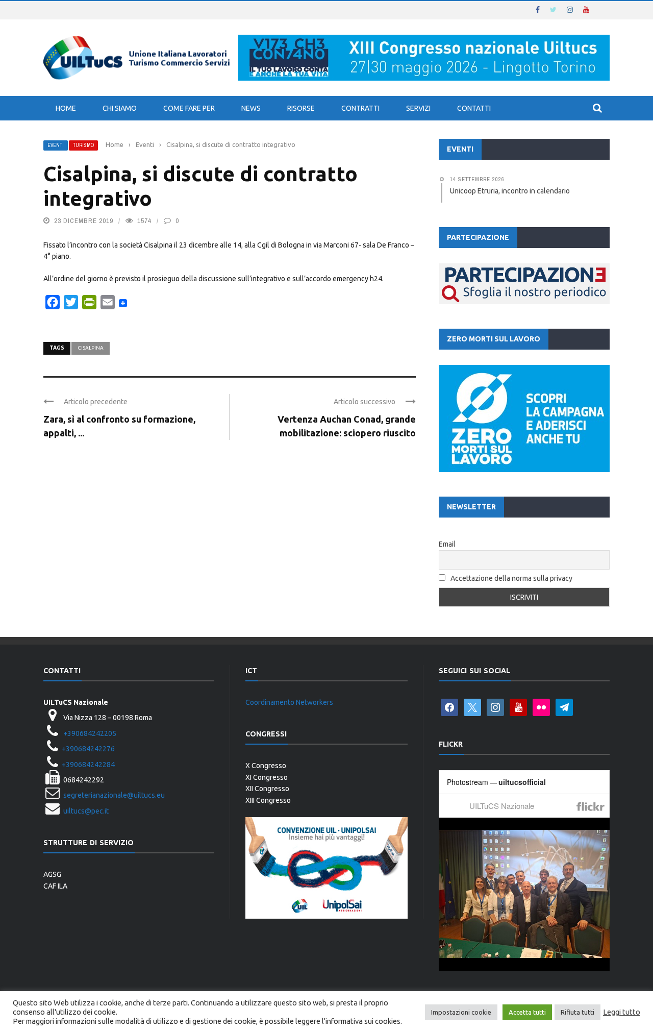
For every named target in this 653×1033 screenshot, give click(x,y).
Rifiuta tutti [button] (577, 1012)
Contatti (474, 108)
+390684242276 (88, 749)
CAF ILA (55, 886)
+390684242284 (88, 764)
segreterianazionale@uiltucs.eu (114, 795)
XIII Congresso (268, 800)
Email (447, 544)
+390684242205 (89, 733)
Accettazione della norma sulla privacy (511, 578)
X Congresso (265, 765)
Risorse (301, 108)
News (251, 108)
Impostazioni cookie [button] (461, 1012)
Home (66, 108)
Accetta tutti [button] (527, 1012)
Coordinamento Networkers (289, 702)
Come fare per (189, 108)
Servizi (418, 108)
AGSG (52, 874)
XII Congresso (267, 788)
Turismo (83, 145)
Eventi (55, 145)
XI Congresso (266, 777)
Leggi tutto (621, 1011)
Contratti (360, 108)
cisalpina (91, 348)
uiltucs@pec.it (86, 811)
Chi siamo (120, 108)
